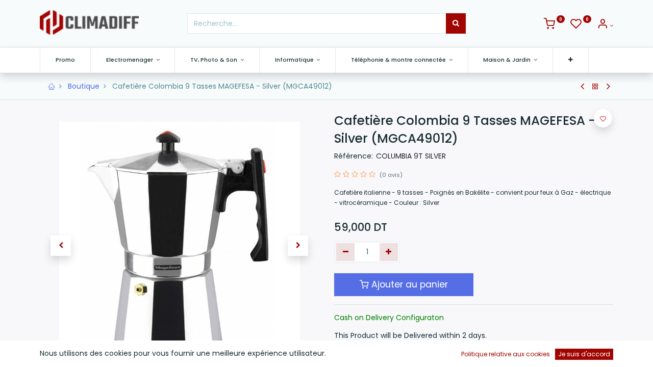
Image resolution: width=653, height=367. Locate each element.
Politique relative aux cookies (505, 354)
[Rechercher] (456, 23)
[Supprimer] (345, 252)
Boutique (83, 86)
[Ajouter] (389, 252)
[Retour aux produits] (595, 86)
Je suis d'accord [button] (584, 354)
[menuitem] (65, 59)
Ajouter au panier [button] (408, 284)
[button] (570, 59)
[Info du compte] (605, 25)
